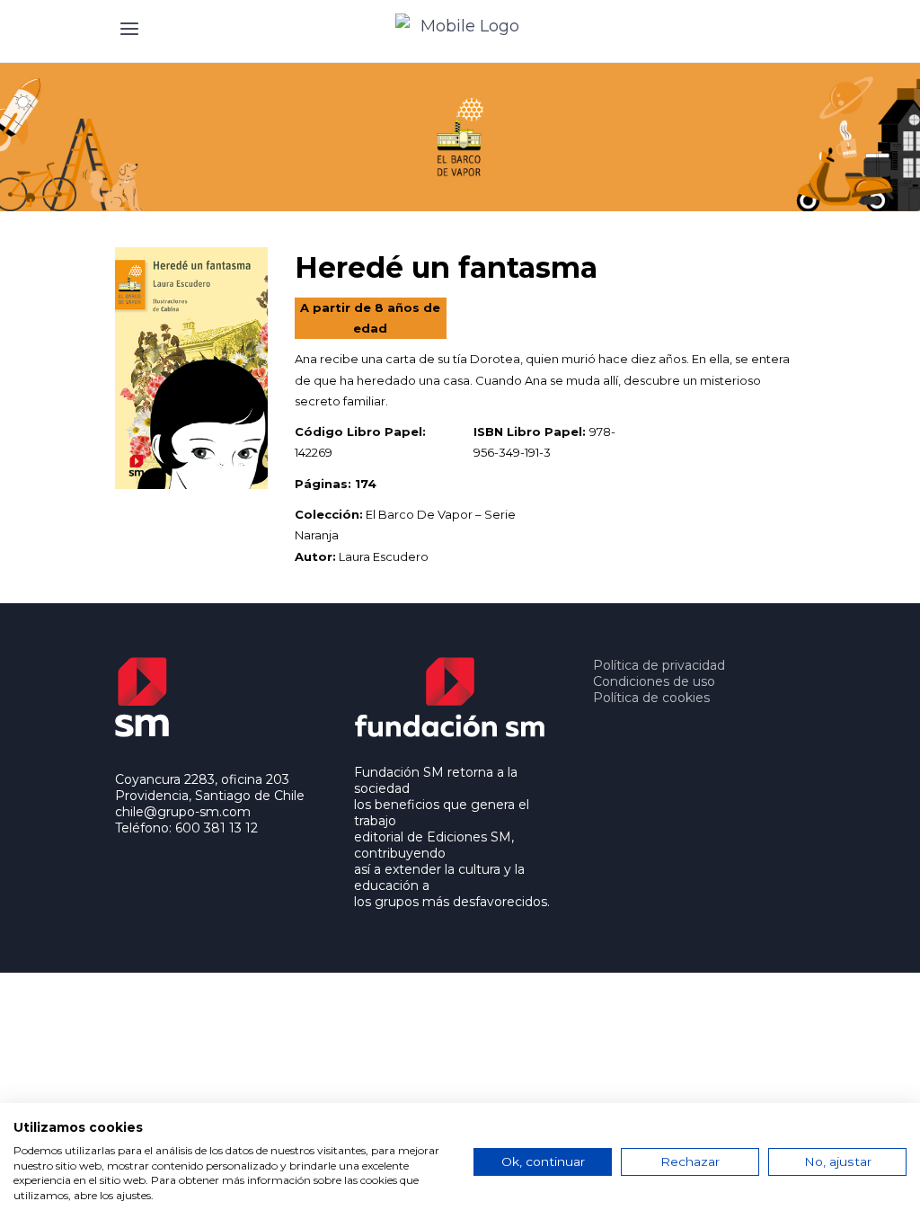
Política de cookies (651, 698)
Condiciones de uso (654, 681)
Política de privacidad (659, 665)
